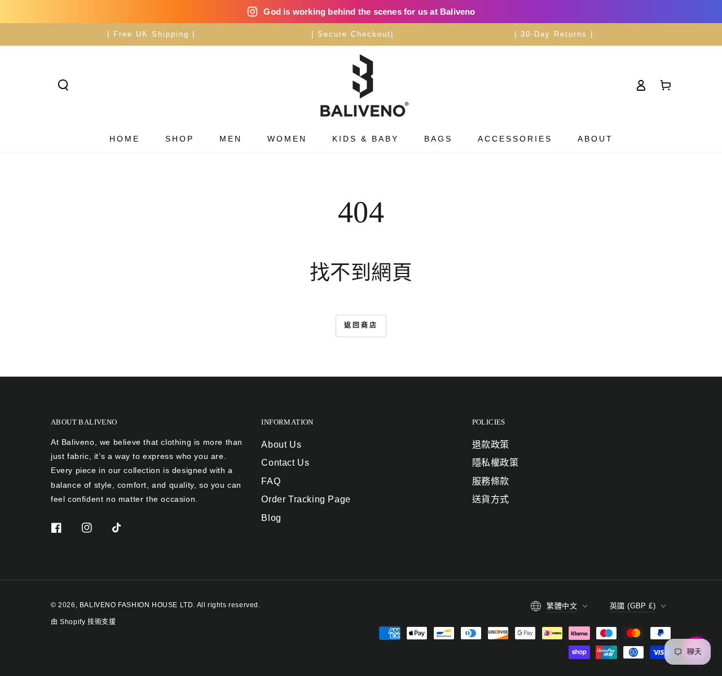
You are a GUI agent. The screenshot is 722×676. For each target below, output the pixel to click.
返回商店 (361, 325)
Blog (271, 518)
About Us (281, 444)
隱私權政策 (495, 462)
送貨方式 (490, 499)
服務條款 (490, 481)
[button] (63, 85)
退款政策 (490, 444)
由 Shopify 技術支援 (83, 622)
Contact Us (285, 462)
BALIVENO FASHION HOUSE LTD (136, 605)
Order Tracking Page (305, 499)
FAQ (270, 481)
